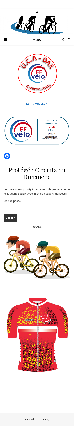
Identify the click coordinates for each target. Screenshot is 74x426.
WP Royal (46, 419)
